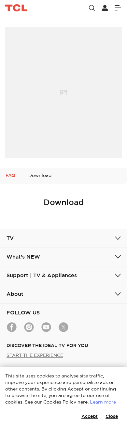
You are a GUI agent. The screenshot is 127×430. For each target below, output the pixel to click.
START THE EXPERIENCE (35, 355)
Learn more (103, 402)
